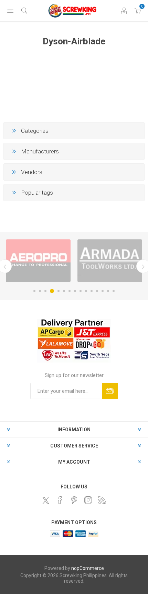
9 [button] (81, 291)
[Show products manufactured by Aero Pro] (38, 260)
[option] (38, 260)
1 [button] (34, 291)
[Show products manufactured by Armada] (109, 260)
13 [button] (103, 291)
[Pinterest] (74, 500)
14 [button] (108, 291)
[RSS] (102, 500)
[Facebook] (59, 500)
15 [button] (114, 291)
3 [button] (45, 291)
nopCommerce (87, 568)
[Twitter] (45, 500)
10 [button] (86, 291)
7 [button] (69, 291)
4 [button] (52, 291)
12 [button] (97, 291)
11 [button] (92, 291)
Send (110, 391)
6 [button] (64, 291)
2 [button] (40, 291)
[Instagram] (88, 500)
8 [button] (75, 291)
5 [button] (58, 291)
